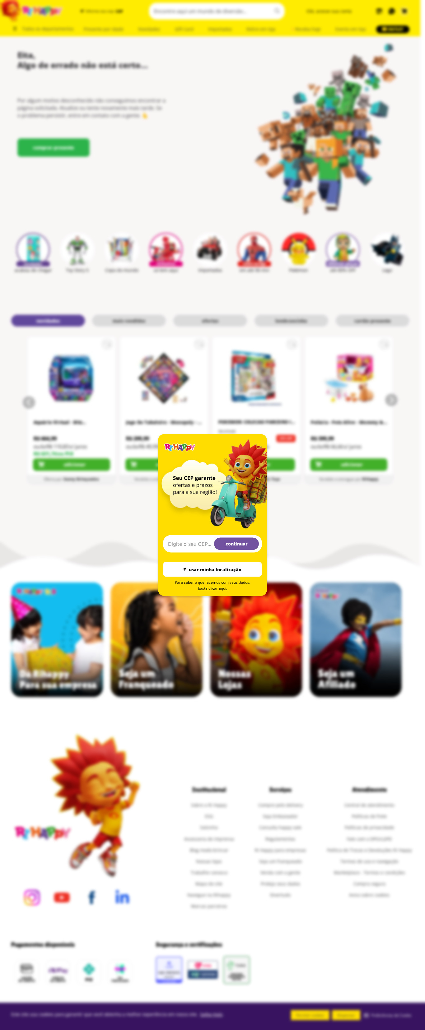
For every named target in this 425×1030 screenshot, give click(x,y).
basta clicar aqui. (212, 588)
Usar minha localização (215, 569)
